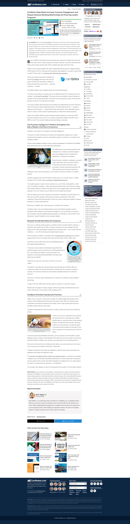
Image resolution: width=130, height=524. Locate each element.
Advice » (90, 67)
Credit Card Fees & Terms (91, 210)
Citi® (87, 138)
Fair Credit (89, 120)
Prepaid (88, 105)
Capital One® (89, 134)
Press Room (78, 490)
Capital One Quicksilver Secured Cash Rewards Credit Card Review (94, 175)
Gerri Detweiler (92, 48)
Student (88, 110)
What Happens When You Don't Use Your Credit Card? (95, 46)
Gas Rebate (89, 93)
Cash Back (89, 91)
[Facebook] (97, 1)
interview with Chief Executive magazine (55, 73)
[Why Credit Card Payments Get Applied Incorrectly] (85, 171)
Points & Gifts (89, 96)
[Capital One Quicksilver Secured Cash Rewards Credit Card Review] (85, 176)
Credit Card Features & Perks (92, 208)
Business (88, 103)
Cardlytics (48, 42)
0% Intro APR (89, 82)
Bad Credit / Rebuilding (91, 198)
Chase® (88, 136)
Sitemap (85, 492)
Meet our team (53, 492)
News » (95, 67)
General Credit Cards (90, 227)
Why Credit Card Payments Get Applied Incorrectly (95, 170)
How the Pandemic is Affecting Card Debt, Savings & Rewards (46, 445)
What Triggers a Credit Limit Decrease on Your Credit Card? (94, 165)
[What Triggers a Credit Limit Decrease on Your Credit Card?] (85, 166)
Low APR (88, 84)
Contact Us (71, 492)
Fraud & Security (89, 225)
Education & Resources (91, 223)
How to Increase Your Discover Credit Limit (46, 467)
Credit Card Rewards (90, 214)
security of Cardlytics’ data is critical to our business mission (47, 356)
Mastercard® (89, 143)
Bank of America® (91, 131)
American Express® (91, 129)
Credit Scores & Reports (91, 217)
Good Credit (89, 122)
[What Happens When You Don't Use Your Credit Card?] (85, 161)
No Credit (88, 124)
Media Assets (96, 26)
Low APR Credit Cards (91, 231)
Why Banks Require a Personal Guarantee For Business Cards (46, 435)
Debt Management (90, 221)
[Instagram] (95, 1)
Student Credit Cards (90, 241)
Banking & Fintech (41, 416)
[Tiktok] (102, 1)
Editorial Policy (96, 24)
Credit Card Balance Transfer (92, 206)
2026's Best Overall (91, 74)
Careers (77, 492)
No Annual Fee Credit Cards (92, 233)
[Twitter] (91, 483)
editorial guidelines (41, 490)
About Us (87, 24)
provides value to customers (63, 236)
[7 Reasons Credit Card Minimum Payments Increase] (85, 182)
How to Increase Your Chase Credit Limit (46, 456)
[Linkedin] (100, 1)
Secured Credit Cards (90, 239)
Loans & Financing (90, 229)
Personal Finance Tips (91, 237)
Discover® (88, 140)
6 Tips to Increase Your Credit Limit (74, 446)
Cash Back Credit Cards (91, 204)
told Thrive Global (43, 96)
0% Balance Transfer (91, 79)
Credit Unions (88, 219)
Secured (88, 108)
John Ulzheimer (92, 63)
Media (70, 494)
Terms (77, 494)
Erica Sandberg (92, 56)
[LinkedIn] (91, 491)
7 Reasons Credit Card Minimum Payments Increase (93, 181)
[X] (99, 1)
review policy (65, 34)
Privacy (84, 490)
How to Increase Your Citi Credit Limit (73, 467)
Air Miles (88, 89)
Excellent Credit (90, 117)
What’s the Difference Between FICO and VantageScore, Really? (94, 61)
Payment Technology (90, 235)
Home (69, 9)
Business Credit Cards (91, 202)
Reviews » (99, 67)
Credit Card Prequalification (92, 212)
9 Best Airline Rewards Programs (74, 435)
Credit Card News (76, 9)
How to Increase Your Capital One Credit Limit (73, 456)
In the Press (88, 26)
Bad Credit (89, 115)
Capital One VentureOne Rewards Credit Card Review (95, 53)
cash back (31, 52)
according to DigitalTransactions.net (56, 180)
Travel (87, 98)
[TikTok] (101, 483)
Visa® (87, 145)
